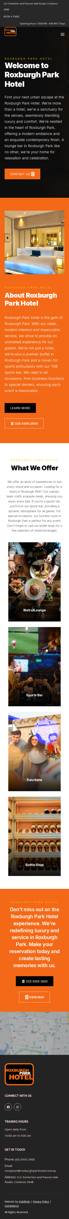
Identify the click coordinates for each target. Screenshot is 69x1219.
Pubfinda (24, 1201)
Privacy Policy (41, 1201)
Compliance (12, 1206)
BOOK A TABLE (12, 16)
